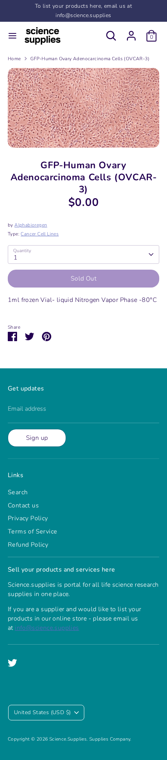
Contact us (23, 505)
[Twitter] (12, 663)
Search (18, 492)
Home (14, 59)
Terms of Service (32, 531)
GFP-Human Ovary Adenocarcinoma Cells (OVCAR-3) (90, 59)
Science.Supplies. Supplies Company (89, 739)
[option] (83, 108)
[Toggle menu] (12, 36)
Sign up (37, 438)
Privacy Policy (28, 518)
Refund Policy (28, 544)
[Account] (131, 32)
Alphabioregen (30, 225)
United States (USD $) (42, 712)
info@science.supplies (47, 628)
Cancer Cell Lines (40, 234)
